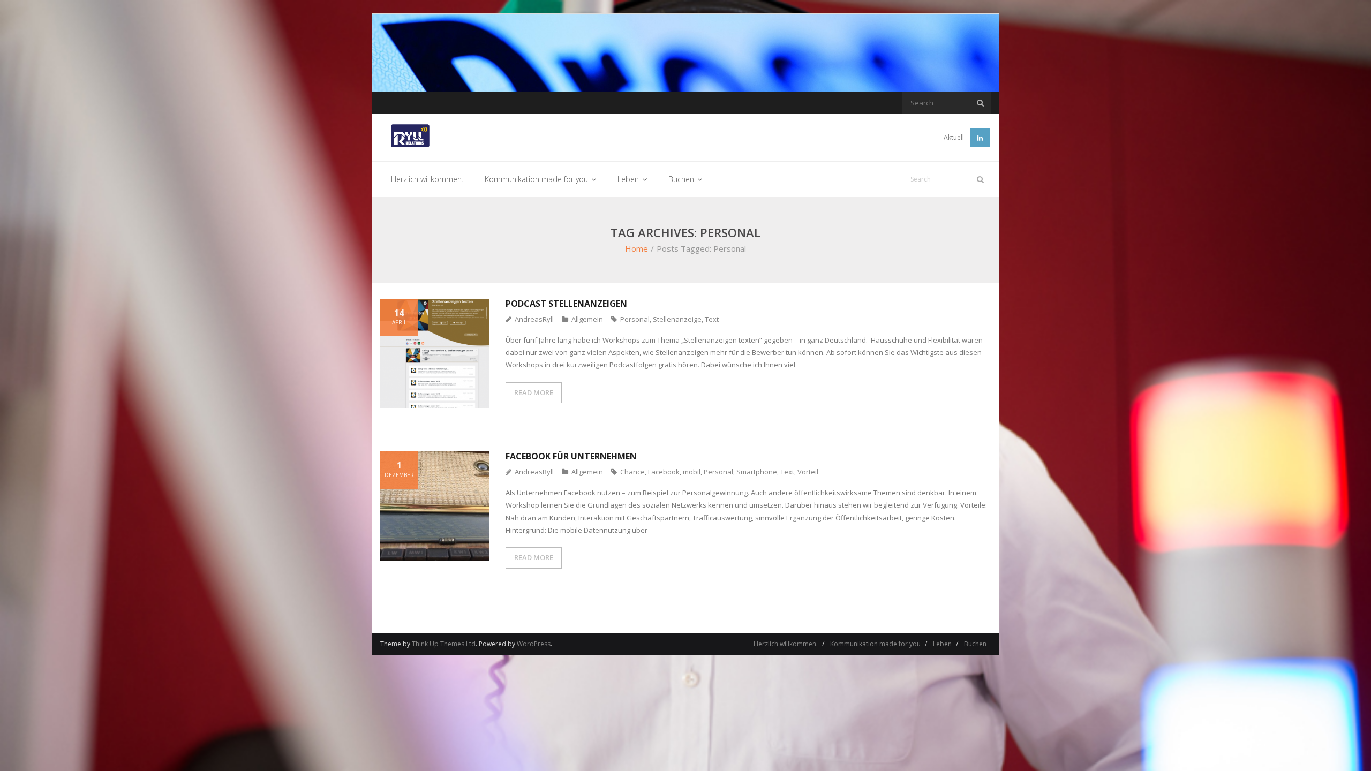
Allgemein (587, 319)
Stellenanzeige (677, 319)
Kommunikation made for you (875, 643)
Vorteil (807, 472)
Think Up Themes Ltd (444, 643)
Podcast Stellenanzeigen (566, 303)
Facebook (664, 472)
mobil (691, 472)
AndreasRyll (534, 319)
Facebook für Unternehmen (571, 456)
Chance (632, 472)
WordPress (534, 643)
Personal (635, 319)
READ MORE (533, 392)
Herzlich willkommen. (786, 643)
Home (636, 248)
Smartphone (756, 472)
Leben (942, 643)
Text (712, 319)
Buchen (975, 643)
